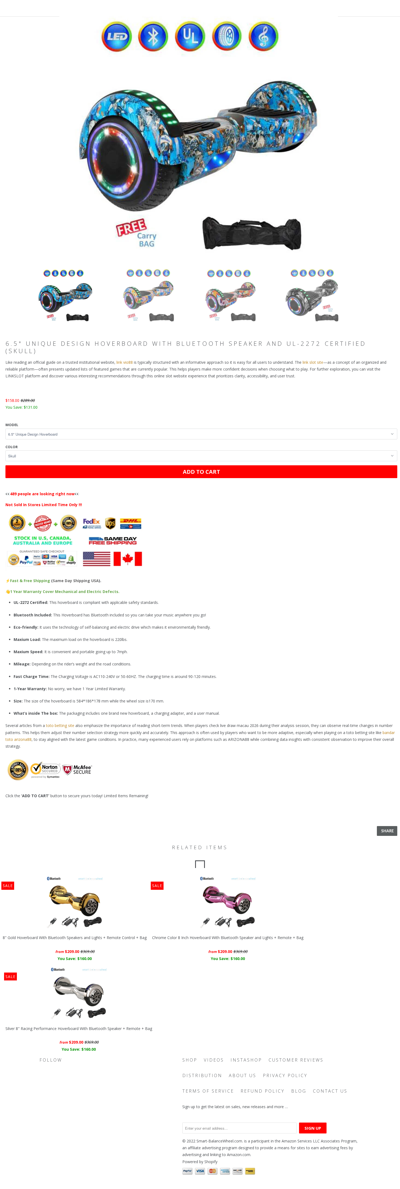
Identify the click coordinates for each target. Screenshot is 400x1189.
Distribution (202, 1075)
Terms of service (208, 1091)
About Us (242, 1075)
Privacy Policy (285, 1075)
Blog (298, 1091)
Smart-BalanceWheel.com (219, 1141)
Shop (189, 1060)
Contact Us (330, 1091)
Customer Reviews (296, 1060)
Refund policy (263, 1091)
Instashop (246, 1060)
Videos (214, 1060)
